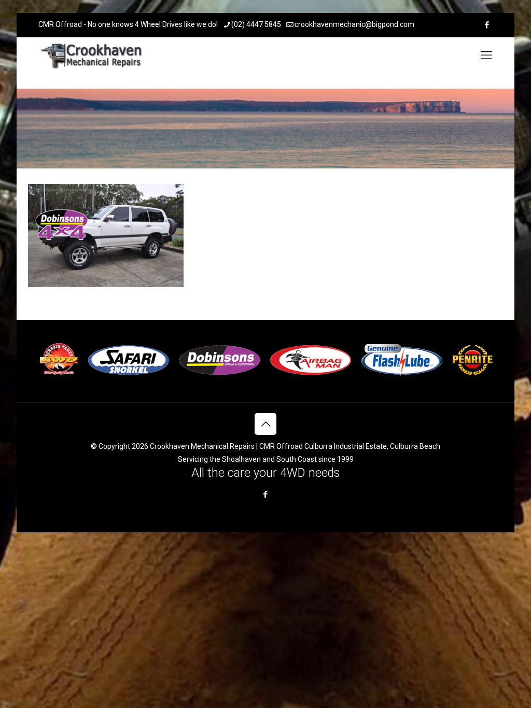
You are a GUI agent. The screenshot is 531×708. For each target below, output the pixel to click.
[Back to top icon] (265, 424)
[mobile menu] (486, 55)
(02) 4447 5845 (256, 24)
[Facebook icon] (487, 25)
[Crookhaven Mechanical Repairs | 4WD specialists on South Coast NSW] (92, 55)
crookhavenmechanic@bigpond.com (354, 24)
